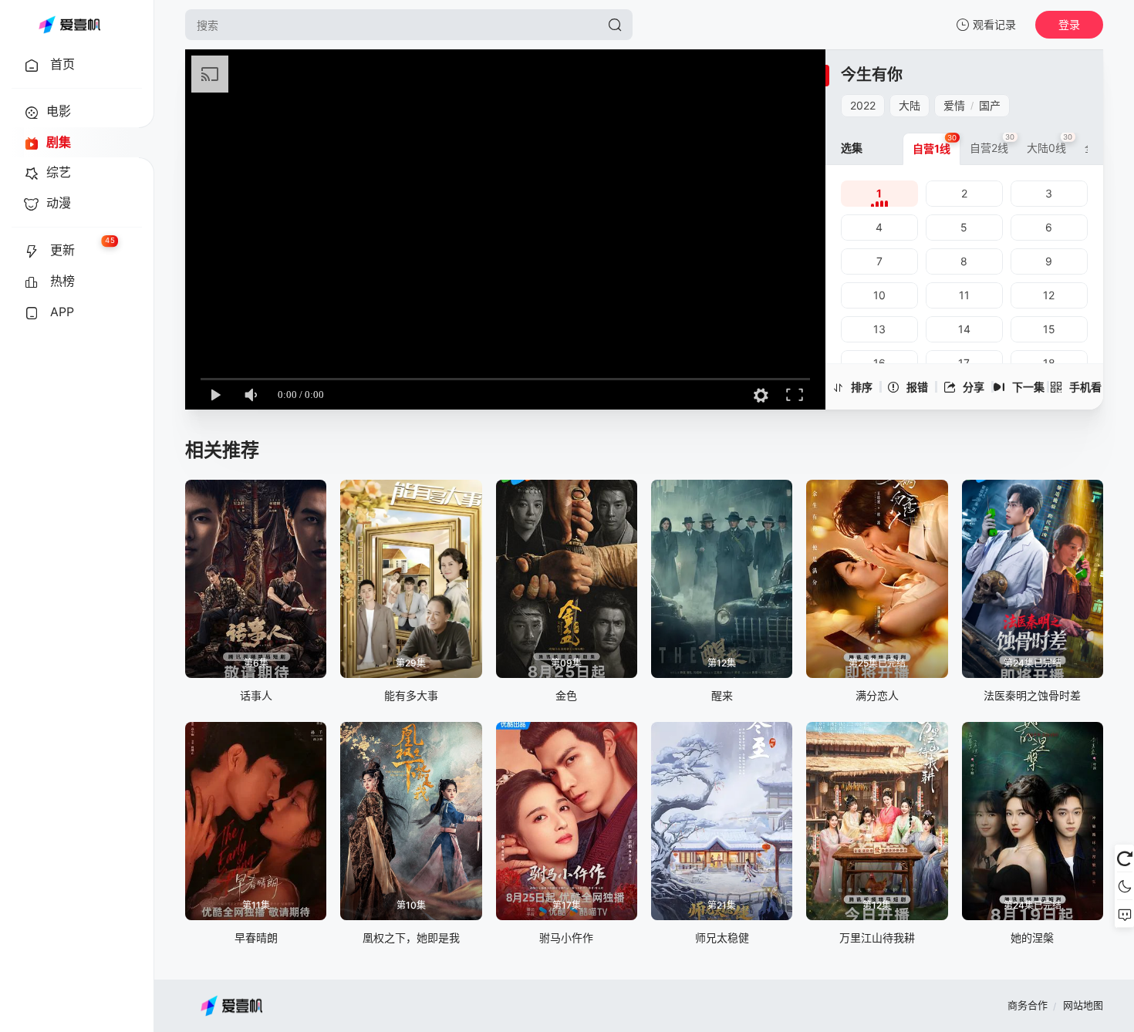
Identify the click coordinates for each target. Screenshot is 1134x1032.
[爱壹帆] (69, 24)
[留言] (1124, 914)
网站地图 (1083, 1005)
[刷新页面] (1124, 858)
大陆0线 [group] (1050, 143)
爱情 (954, 105)
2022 (863, 105)
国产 (990, 105)
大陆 (909, 105)
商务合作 (1027, 1005)
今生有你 (872, 75)
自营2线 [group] (992, 143)
